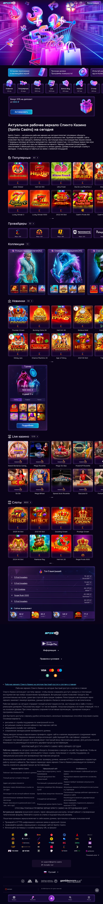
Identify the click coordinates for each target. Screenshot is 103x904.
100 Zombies (19, 589)
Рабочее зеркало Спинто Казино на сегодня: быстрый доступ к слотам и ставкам (40, 684)
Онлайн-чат (48, 865)
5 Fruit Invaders (20, 577)
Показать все (91, 855)
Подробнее (27, 425)
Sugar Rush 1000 (21, 595)
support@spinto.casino (53, 862)
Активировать (21, 112)
